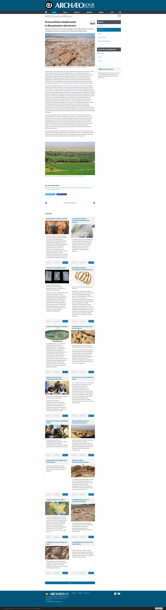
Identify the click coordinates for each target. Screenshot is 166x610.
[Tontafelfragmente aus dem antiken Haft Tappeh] (57, 552)
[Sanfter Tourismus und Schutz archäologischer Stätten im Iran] (57, 387)
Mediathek (89, 12)
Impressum (74, 593)
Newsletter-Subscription (107, 69)
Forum (112, 12)
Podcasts (100, 61)
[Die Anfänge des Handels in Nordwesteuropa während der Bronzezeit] (83, 278)
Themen (65, 12)
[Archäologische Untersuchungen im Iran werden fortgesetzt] (83, 337)
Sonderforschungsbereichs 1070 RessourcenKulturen (71, 85)
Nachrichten (101, 26)
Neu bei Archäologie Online (104, 41)
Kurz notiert (64, 15)
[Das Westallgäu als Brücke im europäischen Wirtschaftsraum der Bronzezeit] (83, 231)
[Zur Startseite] (70, 5)
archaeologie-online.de (50, 15)
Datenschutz (86, 593)
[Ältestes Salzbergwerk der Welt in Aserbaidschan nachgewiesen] (83, 431)
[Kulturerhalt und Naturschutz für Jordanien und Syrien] (94, 202)
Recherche (77, 12)
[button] (50, 194)
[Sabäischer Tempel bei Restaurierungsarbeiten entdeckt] (83, 470)
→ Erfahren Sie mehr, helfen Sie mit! (54, 601)
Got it (159, 608)
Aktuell (54, 12)
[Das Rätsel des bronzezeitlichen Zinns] (57, 276)
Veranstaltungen (102, 37)
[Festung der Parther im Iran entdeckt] (57, 508)
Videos (99, 57)
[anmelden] (120, 12)
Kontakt (80, 593)
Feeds (99, 33)
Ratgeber (101, 12)
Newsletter (113, 73)
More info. (39, 608)
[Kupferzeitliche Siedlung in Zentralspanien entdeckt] (57, 431)
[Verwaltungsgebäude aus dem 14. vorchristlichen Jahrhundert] (83, 512)
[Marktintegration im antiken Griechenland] (57, 227)
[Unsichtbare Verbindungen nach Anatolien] (57, 335)
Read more (65, 262)
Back (70, 582)
